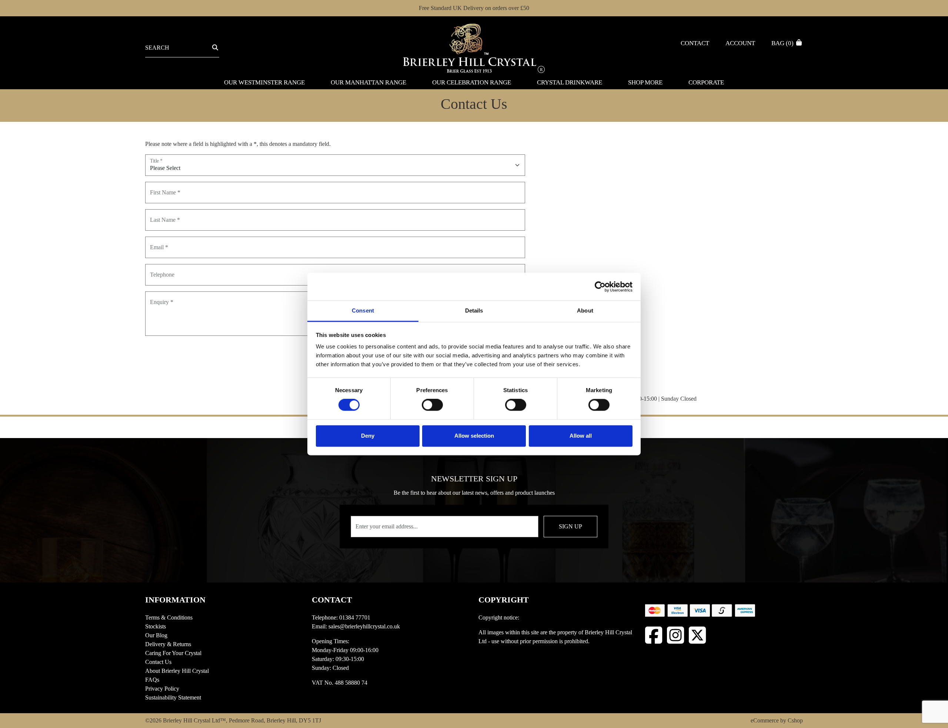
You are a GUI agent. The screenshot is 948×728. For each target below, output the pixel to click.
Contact (695, 43)
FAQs (152, 680)
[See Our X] (697, 635)
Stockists (155, 626)
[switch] (432, 405)
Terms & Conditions (169, 617)
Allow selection (474, 436)
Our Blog (156, 635)
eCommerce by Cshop (777, 720)
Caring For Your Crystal (173, 653)
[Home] (474, 47)
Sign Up (570, 526)
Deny (367, 436)
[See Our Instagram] (675, 635)
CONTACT (332, 599)
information (175, 599)
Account (740, 43)
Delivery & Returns (168, 644)
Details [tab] (474, 310)
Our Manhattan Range (368, 82)
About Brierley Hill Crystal (177, 671)
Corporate (706, 82)
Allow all (581, 436)
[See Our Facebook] (653, 635)
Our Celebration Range (471, 82)
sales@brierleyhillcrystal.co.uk (364, 626)
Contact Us (158, 662)
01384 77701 (354, 617)
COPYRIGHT (503, 599)
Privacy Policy (162, 688)
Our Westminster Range (264, 82)
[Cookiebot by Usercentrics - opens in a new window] (600, 286)
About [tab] (585, 310)
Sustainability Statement (173, 697)
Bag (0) (783, 43)
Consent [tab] (363, 310)
